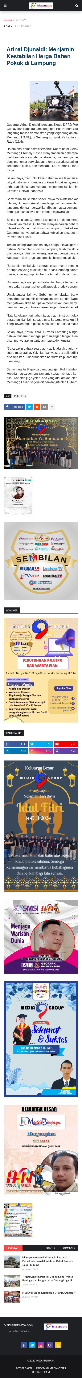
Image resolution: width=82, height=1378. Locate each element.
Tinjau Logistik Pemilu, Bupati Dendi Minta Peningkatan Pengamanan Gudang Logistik (47, 1278)
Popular (13, 1248)
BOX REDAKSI (24, 1368)
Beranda (8, 19)
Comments (69, 1248)
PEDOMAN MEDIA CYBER (51, 1368)
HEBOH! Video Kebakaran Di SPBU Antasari (48, 1292)
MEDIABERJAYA (45, 1360)
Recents (50, 1248)
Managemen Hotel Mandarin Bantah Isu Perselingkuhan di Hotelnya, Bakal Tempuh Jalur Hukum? (47, 1261)
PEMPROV (20, 19)
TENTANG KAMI (41, 1372)
